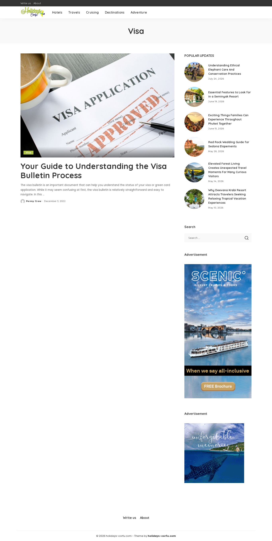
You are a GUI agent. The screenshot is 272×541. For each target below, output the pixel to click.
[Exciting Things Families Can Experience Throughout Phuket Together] (194, 122)
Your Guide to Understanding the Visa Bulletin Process (94, 170)
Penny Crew (33, 201)
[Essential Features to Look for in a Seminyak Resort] (194, 97)
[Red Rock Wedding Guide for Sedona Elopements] (194, 147)
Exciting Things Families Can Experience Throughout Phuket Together (228, 119)
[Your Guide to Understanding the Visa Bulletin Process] (97, 105)
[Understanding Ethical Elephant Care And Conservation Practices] (194, 72)
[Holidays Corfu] (33, 12)
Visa (28, 152)
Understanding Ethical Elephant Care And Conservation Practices (224, 70)
